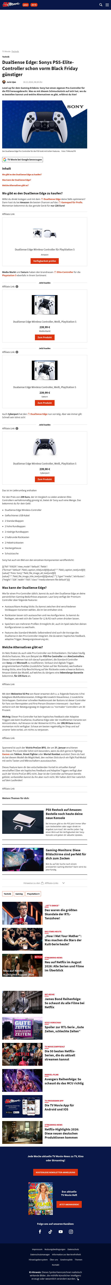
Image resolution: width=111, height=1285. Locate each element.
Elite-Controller (65, 272)
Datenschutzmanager (40, 1254)
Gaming (19, 893)
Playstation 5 (9, 275)
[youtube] (61, 1232)
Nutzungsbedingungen (55, 1249)
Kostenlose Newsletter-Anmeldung (55, 1172)
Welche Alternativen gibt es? (15, 185)
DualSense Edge (52, 199)
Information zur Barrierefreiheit (66, 1254)
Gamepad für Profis (71, 202)
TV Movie (6, 51)
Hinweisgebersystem (38, 1259)
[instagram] (71, 1232)
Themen (78, 1259)
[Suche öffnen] (100, 5)
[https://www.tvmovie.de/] (11, 4)
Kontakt (55, 1264)
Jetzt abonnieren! (69, 1204)
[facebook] (40, 1232)
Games (6, 754)
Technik (15, 51)
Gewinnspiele (66, 1259)
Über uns (54, 1259)
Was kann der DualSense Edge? (16, 179)
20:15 (34, 5)
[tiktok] (50, 1232)
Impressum (37, 1249)
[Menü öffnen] (107, 5)
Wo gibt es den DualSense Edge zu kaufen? (22, 174)
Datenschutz (73, 1249)
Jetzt (25, 5)
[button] (44, 177)
